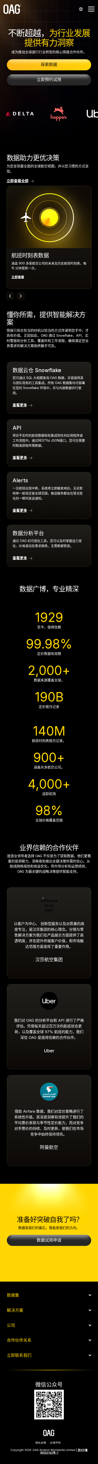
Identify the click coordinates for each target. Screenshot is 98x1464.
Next (20, 296)
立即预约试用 (49, 79)
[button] (91, 9)
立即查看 (17, 277)
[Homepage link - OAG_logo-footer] (49, 1433)
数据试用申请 (49, 1240)
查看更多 (20, 405)
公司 (11, 1325)
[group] (49, 237)
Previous (10, 296)
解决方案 (15, 1310)
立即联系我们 (19, 1355)
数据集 (13, 1295)
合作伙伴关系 (19, 1340)
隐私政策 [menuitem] (40, 1443)
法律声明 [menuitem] (55, 1443)
